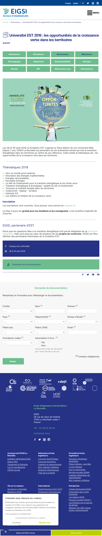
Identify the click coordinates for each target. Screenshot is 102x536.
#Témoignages (14, 61)
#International (87, 69)
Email (71, 327)
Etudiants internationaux (48, 470)
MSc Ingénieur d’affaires (48, 467)
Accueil (6, 22)
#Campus (87, 61)
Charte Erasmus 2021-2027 (50, 489)
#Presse (14, 69)
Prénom (72, 306)
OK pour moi (44, 523)
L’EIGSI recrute (13, 470)
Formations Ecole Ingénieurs (77, 454)
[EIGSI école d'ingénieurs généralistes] (51, 12)
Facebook (83, 274)
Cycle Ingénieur (75, 467)
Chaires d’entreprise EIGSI (80, 489)
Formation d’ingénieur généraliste (78, 460)
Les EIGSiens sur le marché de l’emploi (80, 504)
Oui (43, 342)
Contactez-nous (42, 433)
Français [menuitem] (68, 3)
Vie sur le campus (15, 486)
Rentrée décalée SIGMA (79, 472)
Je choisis (16, 523)
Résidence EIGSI (14, 492)
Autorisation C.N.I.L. (46, 337)
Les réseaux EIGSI (76, 497)
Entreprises (74, 486)
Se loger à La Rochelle (17, 489)
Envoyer (13, 361)
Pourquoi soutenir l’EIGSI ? (80, 500)
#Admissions (14, 54)
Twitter (88, 274)
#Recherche (87, 54)
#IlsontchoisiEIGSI (62, 61)
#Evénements (62, 54)
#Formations (38, 54)
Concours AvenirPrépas (48, 459)
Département (43, 316)
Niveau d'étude (76, 316)
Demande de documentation (26, 264)
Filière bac (8, 327)
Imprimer (98, 274)
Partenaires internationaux (49, 492)
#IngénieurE (38, 61)
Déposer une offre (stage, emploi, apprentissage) (80, 509)
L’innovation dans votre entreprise (79, 493)
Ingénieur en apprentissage (49, 464)
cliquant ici (69, 205)
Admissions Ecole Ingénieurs (46, 454)
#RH (38, 69)
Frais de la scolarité (46, 473)
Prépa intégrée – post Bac (80, 464)
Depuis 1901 (12, 462)
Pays (6, 316)
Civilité (6, 306)
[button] (5, 531)
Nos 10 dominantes (77, 469)
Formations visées (13, 337)
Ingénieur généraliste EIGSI (19, 459)
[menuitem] (68, 3)
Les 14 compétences (16, 467)
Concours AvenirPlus (47, 462)
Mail (93, 274)
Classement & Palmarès (17, 464)
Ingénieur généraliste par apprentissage (79, 476)
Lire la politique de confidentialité (18, 514)
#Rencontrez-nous (63, 69)
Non (43, 345)
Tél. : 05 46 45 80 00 (44, 428)
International (44, 486)
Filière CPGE (41, 327)
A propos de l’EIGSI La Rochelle (17, 454)
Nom (38, 306)
